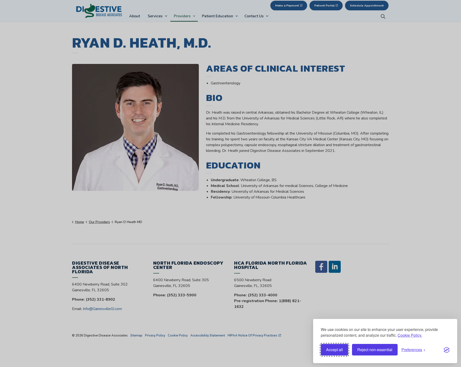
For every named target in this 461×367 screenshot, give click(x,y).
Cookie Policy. (410, 335)
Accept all (334, 349)
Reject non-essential (374, 349)
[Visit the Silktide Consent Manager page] (446, 350)
